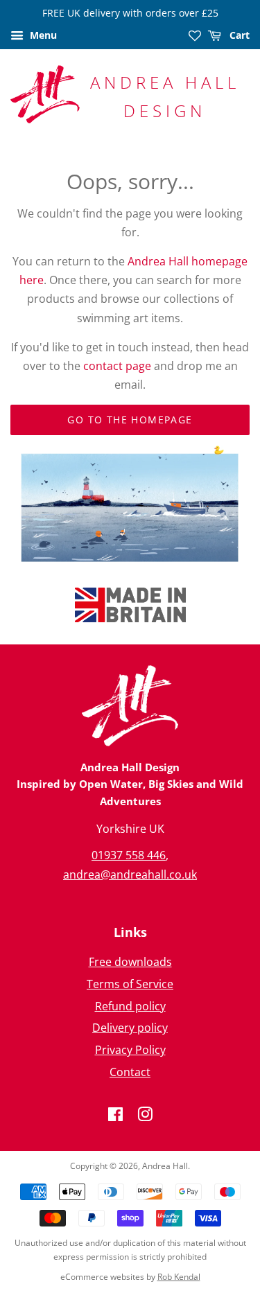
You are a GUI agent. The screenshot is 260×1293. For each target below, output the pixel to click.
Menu (42, 35)
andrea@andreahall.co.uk (130, 874)
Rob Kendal (178, 1277)
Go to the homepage (129, 419)
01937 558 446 (129, 855)
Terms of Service (130, 984)
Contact (130, 1072)
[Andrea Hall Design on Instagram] (145, 1116)
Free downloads (130, 961)
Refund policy (130, 1006)
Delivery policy (130, 1027)
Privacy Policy (130, 1049)
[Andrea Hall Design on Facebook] (115, 1116)
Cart (238, 35)
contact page (117, 365)
